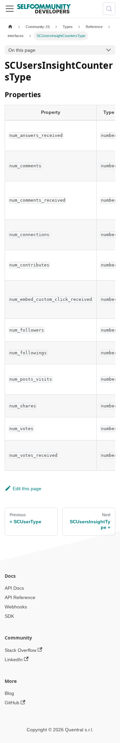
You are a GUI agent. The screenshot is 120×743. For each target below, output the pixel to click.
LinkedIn (14, 659)
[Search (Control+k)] (109, 8)
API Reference (20, 597)
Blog (9, 693)
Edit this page (27, 488)
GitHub (12, 702)
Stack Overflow (20, 650)
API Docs (14, 588)
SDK (9, 616)
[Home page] (10, 26)
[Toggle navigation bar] (10, 9)
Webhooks (16, 606)
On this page (21, 50)
